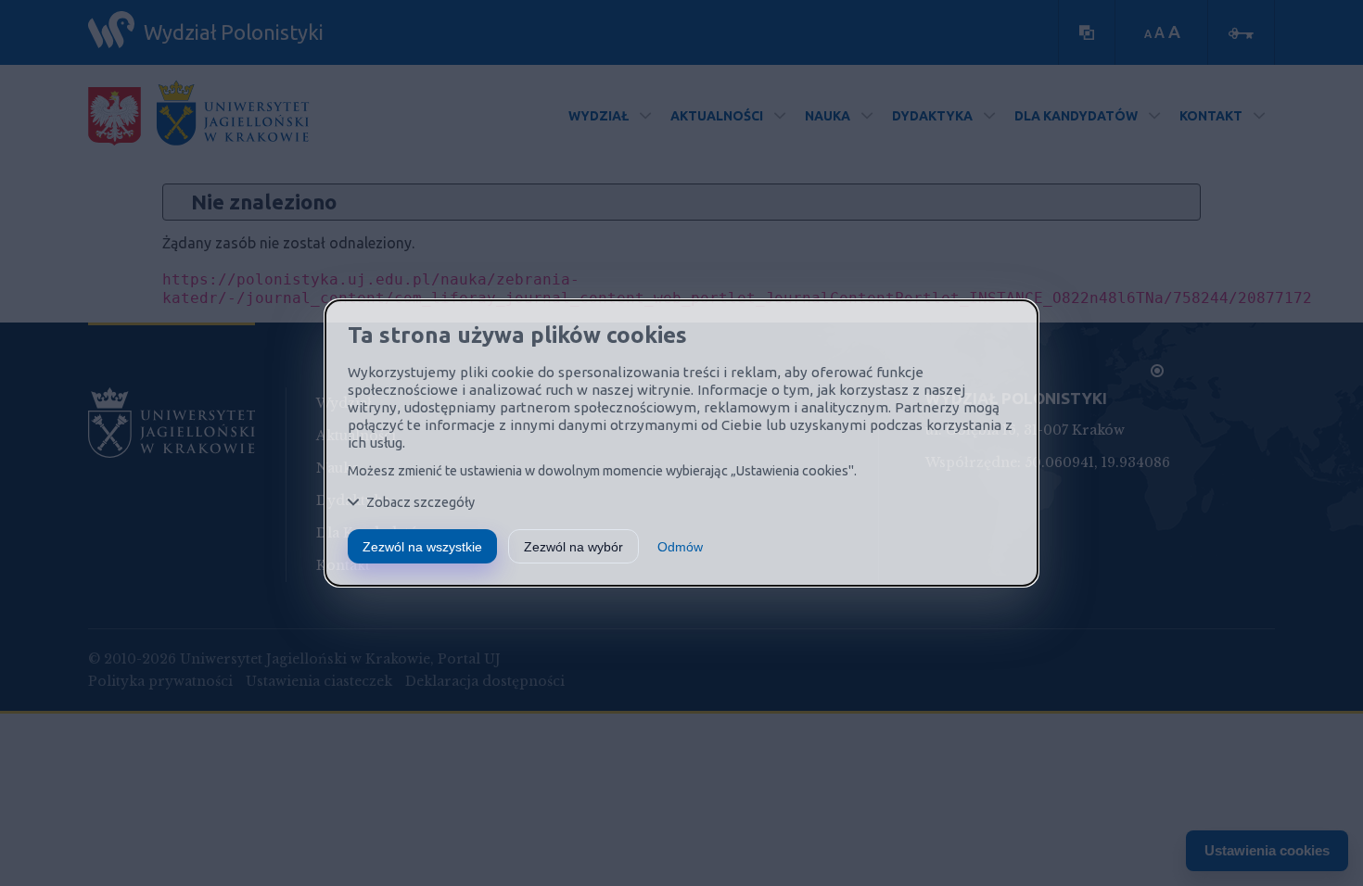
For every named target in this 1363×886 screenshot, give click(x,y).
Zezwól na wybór (573, 546)
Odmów (680, 546)
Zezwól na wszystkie (422, 546)
